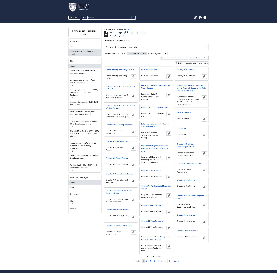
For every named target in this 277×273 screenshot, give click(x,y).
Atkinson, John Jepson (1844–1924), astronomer (84, 104)
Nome (73, 61)
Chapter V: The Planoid (186, 180)
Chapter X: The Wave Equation (118, 141)
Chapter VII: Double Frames (187, 231)
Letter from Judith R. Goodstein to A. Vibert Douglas (156, 86)
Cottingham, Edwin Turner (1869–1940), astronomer (83, 83)
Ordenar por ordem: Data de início (173, 58)
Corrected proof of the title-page (154, 107)
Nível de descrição (79, 177)
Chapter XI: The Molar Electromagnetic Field (185, 145)
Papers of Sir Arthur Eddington (82, 52)
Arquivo (75, 209)
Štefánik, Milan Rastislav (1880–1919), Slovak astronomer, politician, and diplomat (84, 135)
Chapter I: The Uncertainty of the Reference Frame (119, 191)
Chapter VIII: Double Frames (117, 158)
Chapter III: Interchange (186, 215)
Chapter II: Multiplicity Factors (117, 210)
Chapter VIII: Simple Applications (118, 225)
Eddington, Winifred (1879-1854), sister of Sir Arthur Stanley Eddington (83, 147)
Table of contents (184, 112)
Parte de (74, 41)
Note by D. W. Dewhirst (150, 69)
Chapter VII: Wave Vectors (151, 170)
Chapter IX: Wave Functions (152, 221)
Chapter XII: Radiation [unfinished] (119, 125)
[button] (195, 17)
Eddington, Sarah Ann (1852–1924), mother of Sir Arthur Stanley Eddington (84, 94)
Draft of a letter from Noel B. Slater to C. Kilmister (120, 87)
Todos (72, 47)
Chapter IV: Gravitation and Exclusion (120, 174)
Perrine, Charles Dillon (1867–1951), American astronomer (83, 167)
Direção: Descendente (198, 58)
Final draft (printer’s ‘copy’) (152, 205)
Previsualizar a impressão (116, 54)
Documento (76, 195)
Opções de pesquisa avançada (121, 47)
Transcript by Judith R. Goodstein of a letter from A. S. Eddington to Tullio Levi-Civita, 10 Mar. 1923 (191, 88)
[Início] (80, 7)
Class (75, 202)
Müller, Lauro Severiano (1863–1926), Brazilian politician (84, 158)
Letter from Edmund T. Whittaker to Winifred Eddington (155, 125)
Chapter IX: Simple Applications (189, 163)
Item (76, 188)
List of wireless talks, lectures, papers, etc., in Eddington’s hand (156, 238)
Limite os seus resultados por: (85, 32)
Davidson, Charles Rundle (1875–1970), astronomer (83, 73)
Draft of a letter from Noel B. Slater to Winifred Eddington (120, 106)
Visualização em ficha (138, 54)
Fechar (127, 29)
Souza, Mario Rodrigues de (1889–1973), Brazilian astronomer (83, 124)
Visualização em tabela (158, 54)
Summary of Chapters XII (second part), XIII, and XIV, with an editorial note (154, 148)
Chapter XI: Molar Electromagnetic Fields (190, 197)
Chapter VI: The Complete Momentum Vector (156, 187)
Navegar (73, 18)
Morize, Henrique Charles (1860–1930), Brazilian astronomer (83, 114)
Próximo (176, 261)
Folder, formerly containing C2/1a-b (120, 69)
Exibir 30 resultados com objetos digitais (193, 63)
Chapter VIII (181, 128)
